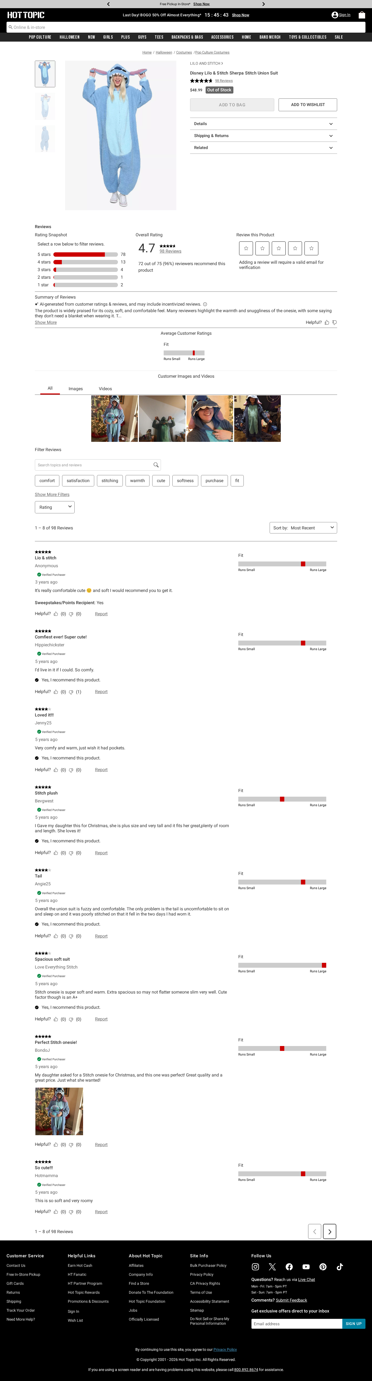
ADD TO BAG (232, 104)
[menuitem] (361, 14)
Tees (159, 37)
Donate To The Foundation (151, 1292)
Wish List (75, 1320)
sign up (354, 1323)
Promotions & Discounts (88, 1301)
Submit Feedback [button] (291, 1300)
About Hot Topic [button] (145, 1255)
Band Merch (270, 37)
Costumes (184, 52)
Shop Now (201, 4)
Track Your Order (21, 1310)
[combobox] (186, 27)
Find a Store (139, 1283)
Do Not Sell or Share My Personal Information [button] (209, 1321)
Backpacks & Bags (187, 37)
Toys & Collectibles (308, 37)
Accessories (222, 37)
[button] (341, 15)
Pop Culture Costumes (212, 52)
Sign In (73, 1311)
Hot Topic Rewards (84, 1292)
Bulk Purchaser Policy (208, 1265)
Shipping (14, 1301)
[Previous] (108, 4)
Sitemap (197, 1310)
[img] (255, 1267)
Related (201, 147)
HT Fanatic (77, 1274)
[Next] (264, 4)
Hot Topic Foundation (147, 1301)
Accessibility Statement (209, 1301)
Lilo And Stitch (205, 63)
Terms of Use (201, 1292)
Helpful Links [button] (82, 1255)
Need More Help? (21, 1319)
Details (200, 123)
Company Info (141, 1274)
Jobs (133, 1310)
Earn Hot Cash (80, 1265)
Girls (108, 37)
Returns (13, 1292)
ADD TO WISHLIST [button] (308, 104)
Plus (125, 37)
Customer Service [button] (25, 1255)
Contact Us (16, 1265)
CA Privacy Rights (205, 1283)
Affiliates (136, 1265)
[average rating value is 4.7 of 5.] (202, 81)
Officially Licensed (144, 1319)
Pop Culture (40, 37)
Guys (142, 37)
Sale (339, 37)
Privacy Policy (202, 1274)
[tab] (47, 77)
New (91, 37)
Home (246, 37)
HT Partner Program (85, 1283)
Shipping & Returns (211, 135)
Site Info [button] (199, 1255)
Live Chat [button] (306, 1279)
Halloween (70, 37)
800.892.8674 (246, 1369)
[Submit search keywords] (11, 26)
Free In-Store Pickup (23, 1274)
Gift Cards (15, 1283)
